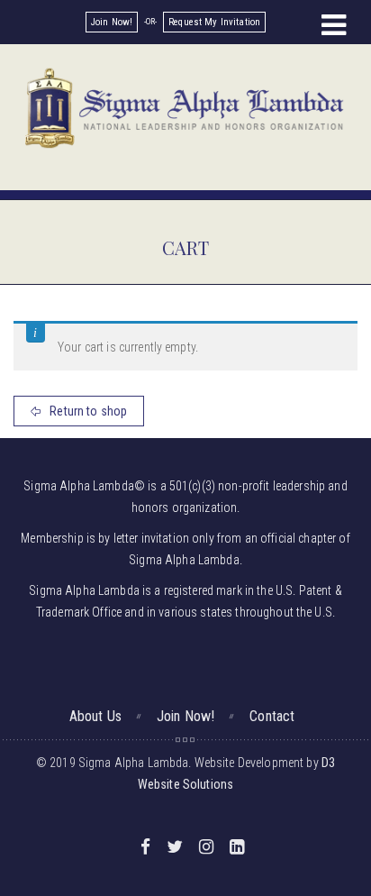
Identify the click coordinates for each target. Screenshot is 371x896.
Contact (271, 716)
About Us (95, 716)
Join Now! (111, 22)
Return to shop (87, 411)
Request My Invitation (214, 22)
